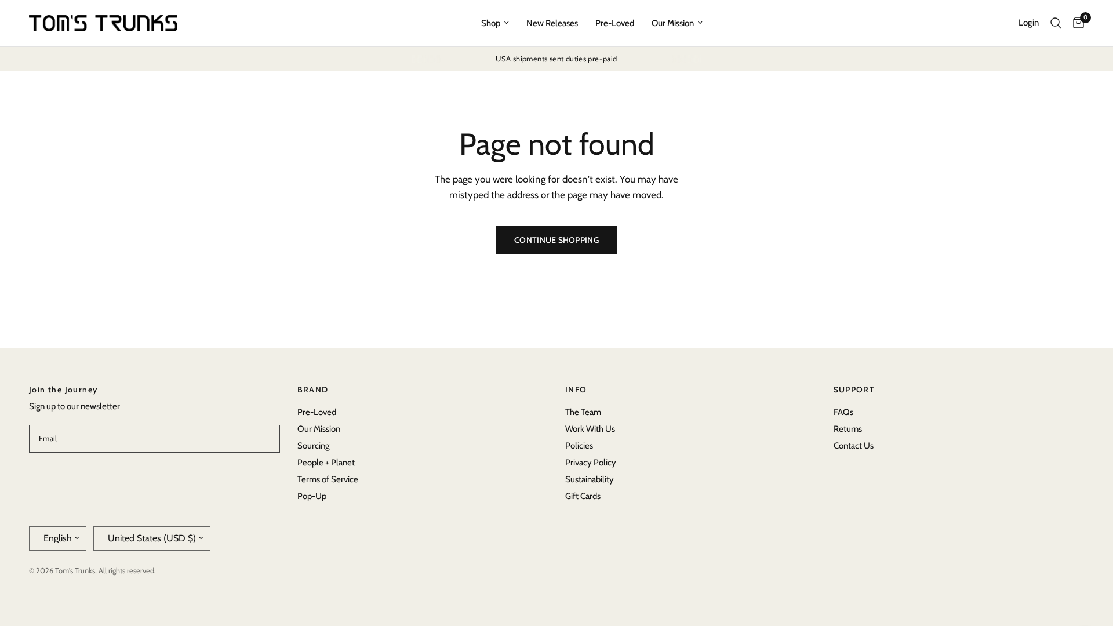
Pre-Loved (614, 23)
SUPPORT (854, 389)
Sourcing (313, 446)
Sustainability (589, 479)
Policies (579, 446)
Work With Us (590, 429)
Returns (848, 429)
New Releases (552, 23)
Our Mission (673, 23)
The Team (583, 412)
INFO (576, 389)
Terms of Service (327, 479)
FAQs (843, 412)
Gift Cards (583, 496)
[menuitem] (495, 23)
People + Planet (326, 462)
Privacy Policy (590, 462)
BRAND (313, 389)
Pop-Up (311, 496)
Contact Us (854, 446)
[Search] (1056, 23)
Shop (490, 23)
